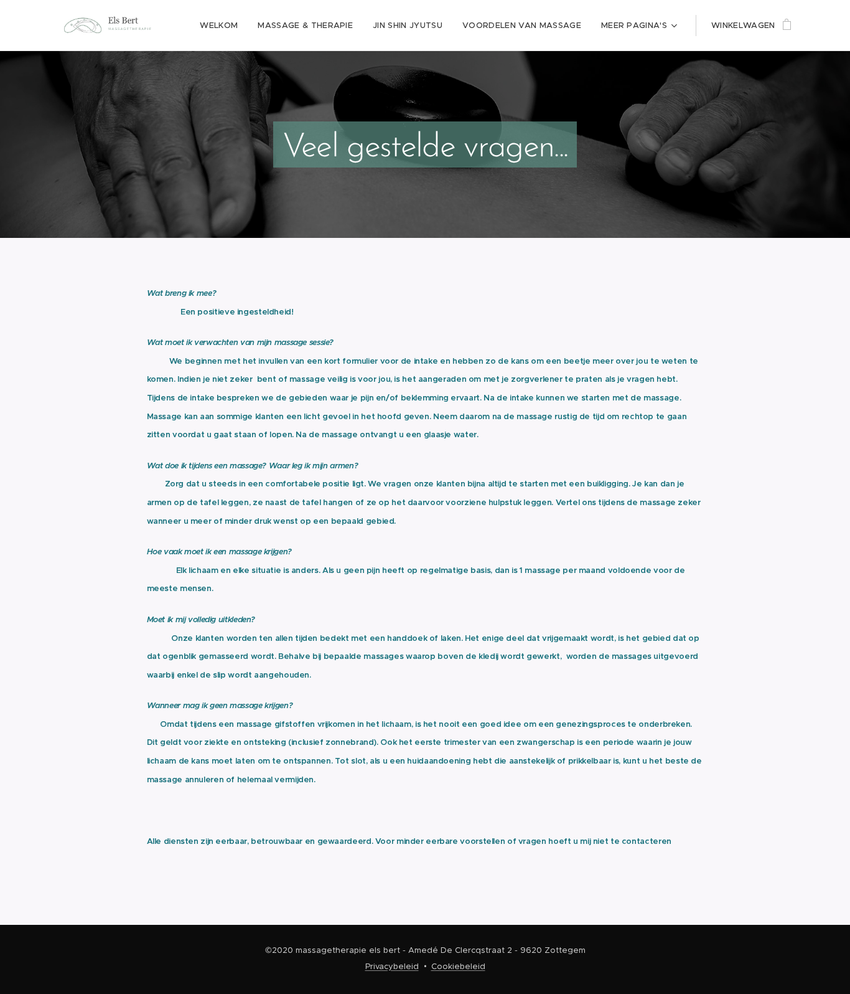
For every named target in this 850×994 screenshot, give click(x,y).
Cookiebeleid (458, 966)
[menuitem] (222, 25)
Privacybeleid (392, 966)
